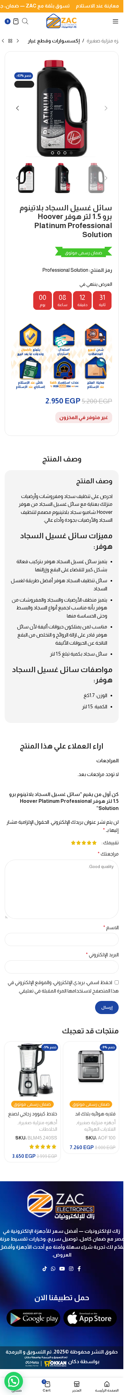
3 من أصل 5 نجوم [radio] (83, 842)
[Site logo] (61, 20)
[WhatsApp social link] (53, 1269)
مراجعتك (108, 853)
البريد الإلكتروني (102, 954)
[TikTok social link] (44, 1269)
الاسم (111, 927)
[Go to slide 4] (52, 152)
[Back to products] (10, 41)
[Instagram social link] (71, 1269)
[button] (106, 108)
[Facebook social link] (79, 1269)
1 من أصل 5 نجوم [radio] (94, 842)
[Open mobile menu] (115, 21)
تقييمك (111, 842)
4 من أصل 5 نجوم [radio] (78, 842)
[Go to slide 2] (64, 152)
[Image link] (61, 1203)
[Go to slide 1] (71, 152)
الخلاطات (48, 1129)
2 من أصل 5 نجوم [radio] (89, 842)
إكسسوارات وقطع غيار (54, 40)
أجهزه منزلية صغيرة (106, 40)
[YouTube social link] (62, 1269)
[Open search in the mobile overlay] (25, 21)
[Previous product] (17, 41)
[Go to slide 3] (58, 152)
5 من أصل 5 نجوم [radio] (73, 842)
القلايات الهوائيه (100, 1129)
